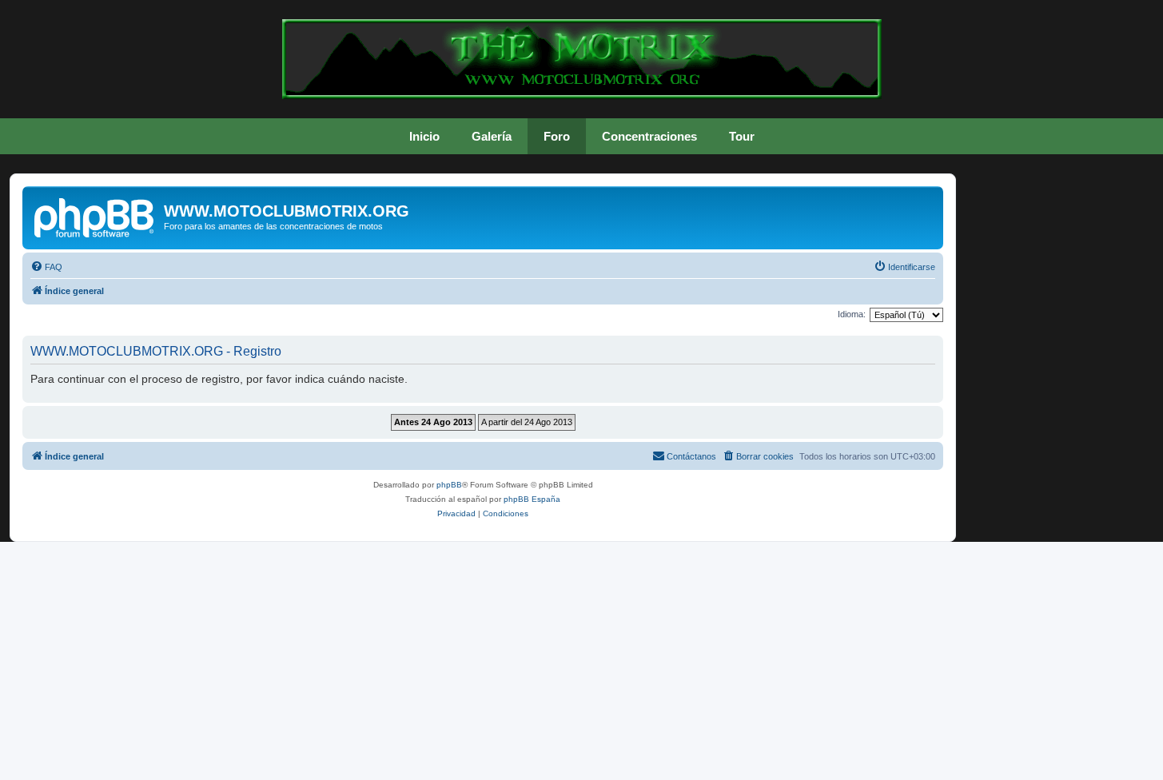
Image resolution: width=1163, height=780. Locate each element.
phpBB (449, 484)
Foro (557, 136)
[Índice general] (95, 215)
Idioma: (852, 314)
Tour (742, 136)
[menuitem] (46, 267)
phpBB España (532, 499)
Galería (492, 136)
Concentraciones (649, 136)
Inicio (424, 136)
